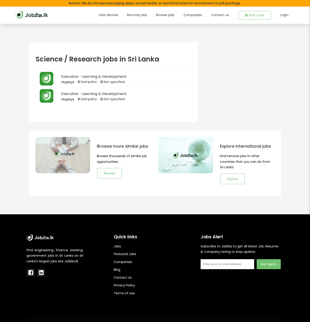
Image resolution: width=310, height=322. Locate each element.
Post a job (256, 15)
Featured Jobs (125, 254)
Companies (193, 15)
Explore (232, 179)
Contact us (220, 15)
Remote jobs (137, 15)
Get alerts (268, 264)
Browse (109, 173)
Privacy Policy (124, 285)
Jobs (117, 246)
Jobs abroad (108, 15)
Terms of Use (124, 293)
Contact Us (123, 277)
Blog (117, 269)
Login (284, 15)
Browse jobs (165, 15)
